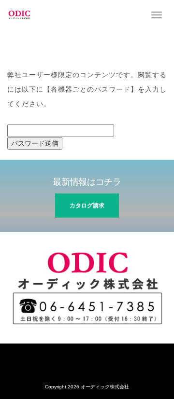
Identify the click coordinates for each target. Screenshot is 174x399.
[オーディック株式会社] (19, 14)
